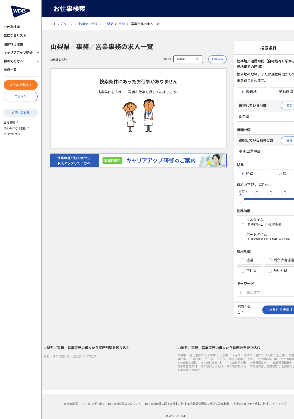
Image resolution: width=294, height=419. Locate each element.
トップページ (63, 24)
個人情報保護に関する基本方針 (164, 403)
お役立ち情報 (12, 134)
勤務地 (251, 92)
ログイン (21, 96)
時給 (249, 173)
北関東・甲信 (88, 24)
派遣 (249, 260)
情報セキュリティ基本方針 (249, 403)
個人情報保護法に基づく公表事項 (208, 403)
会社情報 (9, 122)
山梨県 (108, 24)
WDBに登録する (21, 85)
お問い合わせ (21, 112)
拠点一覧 (10, 70)
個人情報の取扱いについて (124, 403)
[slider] (240, 198)
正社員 (251, 270)
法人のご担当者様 (15, 128)
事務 (122, 24)
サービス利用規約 (93, 403)
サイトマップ (277, 403)
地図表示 (217, 59)
